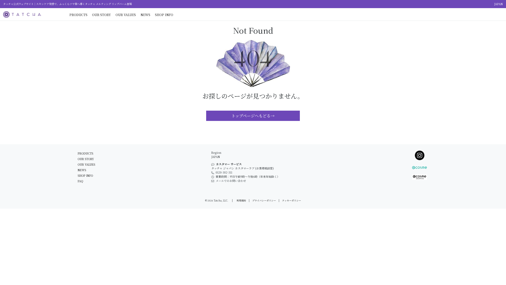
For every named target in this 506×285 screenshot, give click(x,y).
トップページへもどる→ (253, 116)
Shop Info (164, 14)
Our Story (101, 14)
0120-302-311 (224, 172)
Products (78, 14)
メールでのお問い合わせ (231, 181)
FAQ (80, 181)
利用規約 (241, 200)
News (145, 14)
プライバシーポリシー (264, 200)
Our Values (126, 14)
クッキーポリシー (291, 200)
